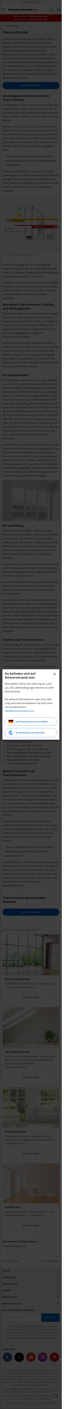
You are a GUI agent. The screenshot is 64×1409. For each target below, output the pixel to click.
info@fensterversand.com (19, 711)
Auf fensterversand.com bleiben (32, 721)
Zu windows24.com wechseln (30, 732)
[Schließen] (54, 674)
